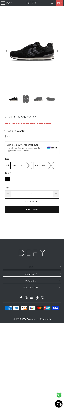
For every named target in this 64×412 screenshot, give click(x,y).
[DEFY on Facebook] (21, 298)
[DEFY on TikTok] (37, 298)
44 (43, 165)
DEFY (23, 319)
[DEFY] (31, 3)
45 (51, 165)
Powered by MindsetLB (39, 319)
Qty (7, 187)
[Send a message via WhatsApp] (59, 395)
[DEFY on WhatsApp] (42, 298)
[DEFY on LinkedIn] (32, 298)
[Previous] (6, 51)
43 (36, 165)
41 (22, 165)
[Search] (52, 3)
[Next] (57, 51)
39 (7, 165)
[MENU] (1, 3)
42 (29, 165)
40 (14, 165)
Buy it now (32, 209)
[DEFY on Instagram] (26, 298)
